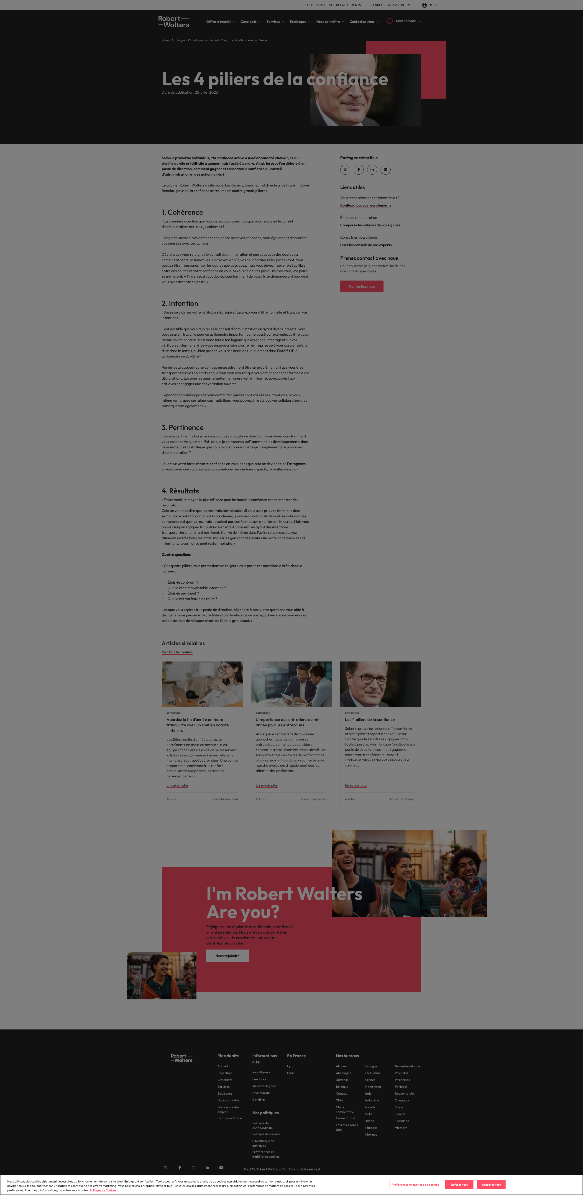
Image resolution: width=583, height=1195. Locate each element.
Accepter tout (491, 1184)
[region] (291, 1185)
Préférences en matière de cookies (415, 1184)
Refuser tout (459, 1184)
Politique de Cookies (103, 1190)
